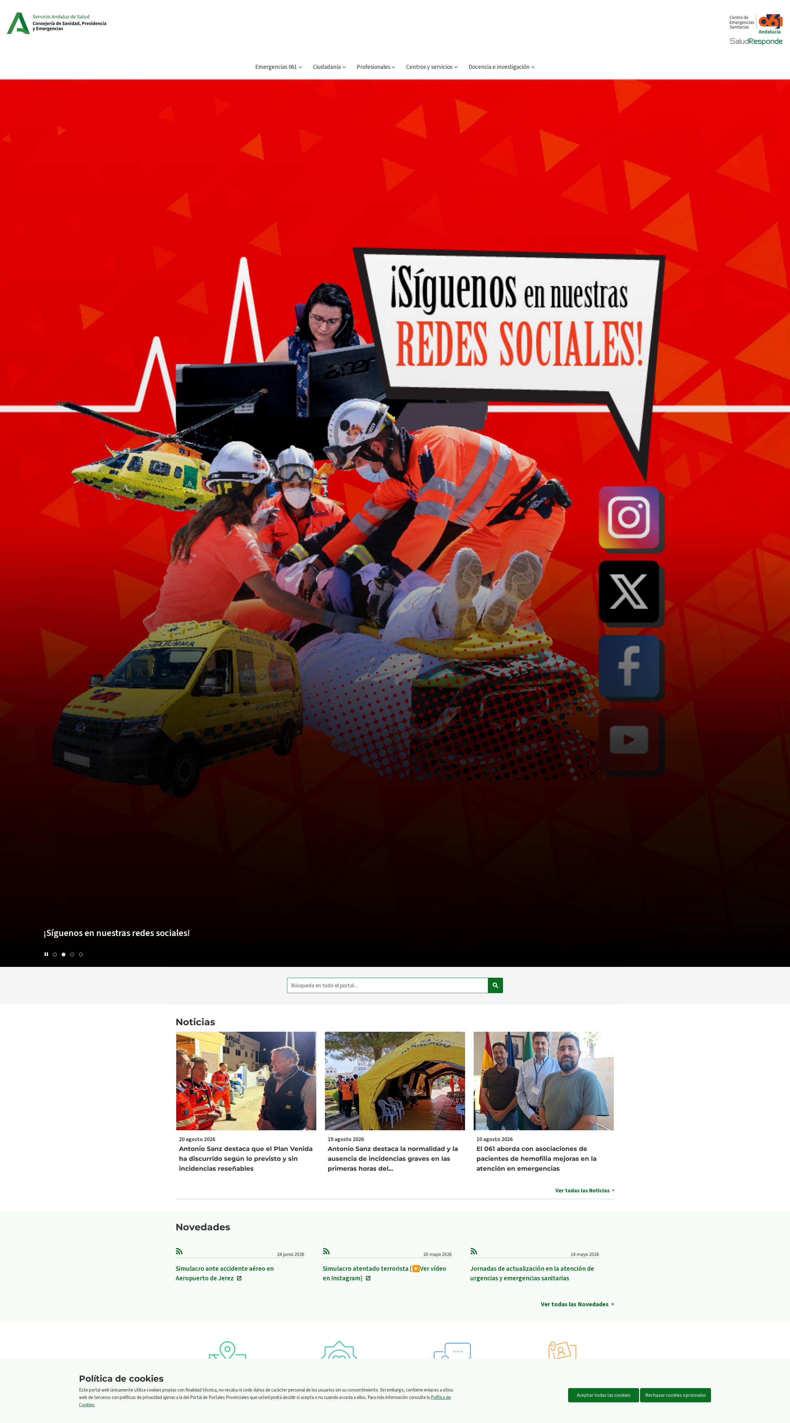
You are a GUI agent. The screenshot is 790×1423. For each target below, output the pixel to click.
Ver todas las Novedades (575, 1304)
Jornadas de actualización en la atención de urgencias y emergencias (532, 1273)
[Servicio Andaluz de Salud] (64, 23)
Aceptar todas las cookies (603, 1395)
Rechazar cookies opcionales (675, 1395)
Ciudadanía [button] (327, 67)
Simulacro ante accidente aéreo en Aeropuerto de (225, 1273)
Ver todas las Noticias (582, 1190)
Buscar (495, 985)
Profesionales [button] (373, 67)
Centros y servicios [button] (429, 67)
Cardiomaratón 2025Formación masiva (133, 933)
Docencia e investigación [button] (499, 67)
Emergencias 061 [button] (276, 67)
